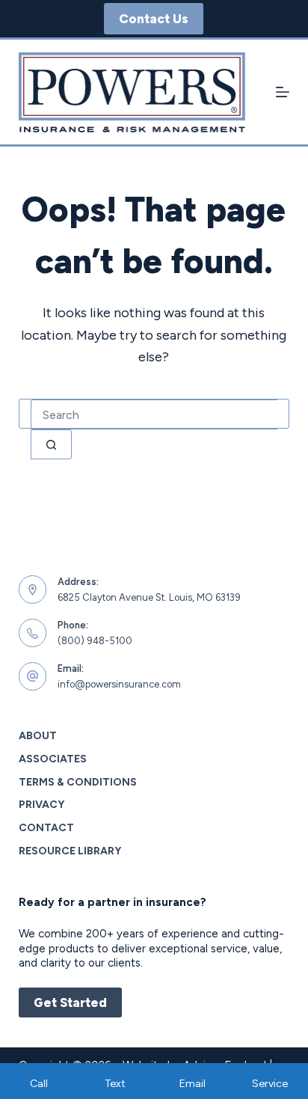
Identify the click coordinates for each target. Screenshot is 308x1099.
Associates (53, 759)
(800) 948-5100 (95, 640)
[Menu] (282, 92)
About (38, 735)
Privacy (41, 804)
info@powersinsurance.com (119, 684)
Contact (46, 827)
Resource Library (70, 851)
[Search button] (51, 444)
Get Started (70, 1002)
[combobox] (154, 414)
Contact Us (153, 18)
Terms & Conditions (78, 782)
